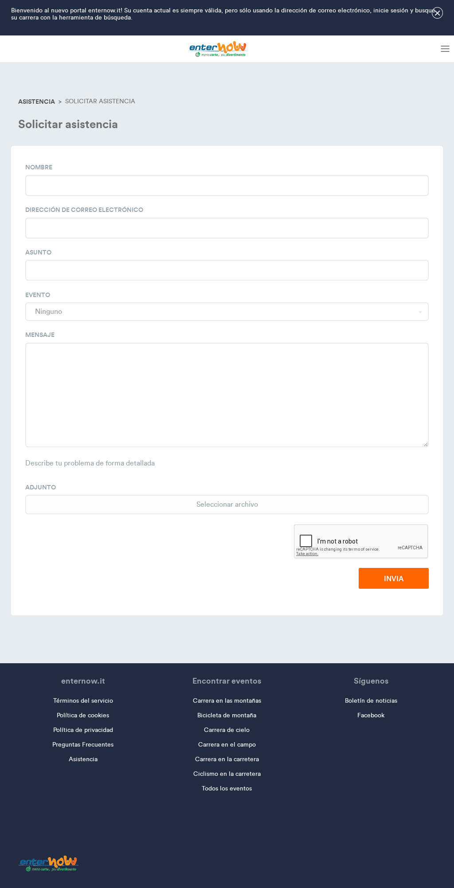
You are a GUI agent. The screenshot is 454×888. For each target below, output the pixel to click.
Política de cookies (83, 715)
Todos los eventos (227, 788)
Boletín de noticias (371, 700)
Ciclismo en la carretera (227, 774)
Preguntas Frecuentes (83, 744)
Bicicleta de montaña (226, 715)
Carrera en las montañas (227, 700)
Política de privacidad (83, 730)
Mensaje (40, 334)
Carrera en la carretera (227, 759)
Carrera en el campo (227, 744)
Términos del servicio (83, 700)
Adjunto (40, 487)
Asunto (38, 252)
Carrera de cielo (227, 730)
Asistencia (36, 102)
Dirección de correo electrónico (84, 209)
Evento (37, 294)
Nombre (38, 167)
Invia (393, 578)
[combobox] (227, 311)
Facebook (370, 715)
